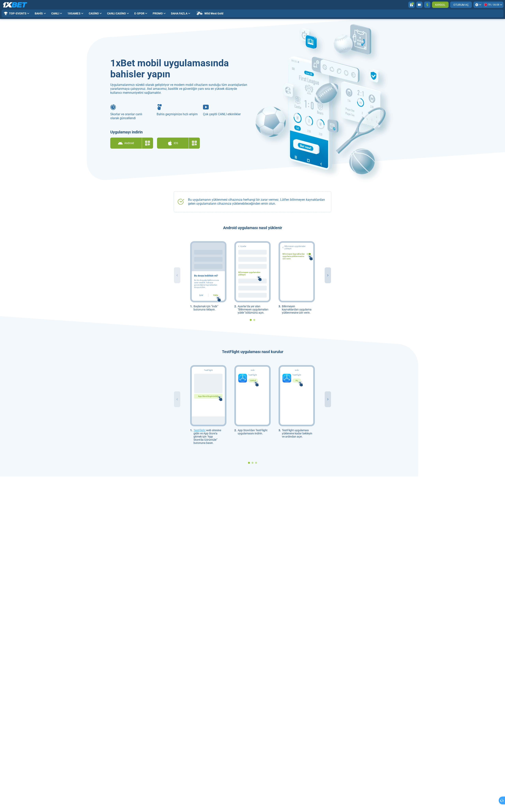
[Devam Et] (328, 275)
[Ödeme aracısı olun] (419, 5)
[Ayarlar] (478, 5)
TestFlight (200, 430)
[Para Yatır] (427, 5)
